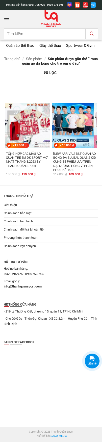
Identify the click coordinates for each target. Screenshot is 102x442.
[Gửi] (91, 34)
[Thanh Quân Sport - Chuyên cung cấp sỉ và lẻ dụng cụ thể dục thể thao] (51, 18)
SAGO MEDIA (59, 436)
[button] (6, 18)
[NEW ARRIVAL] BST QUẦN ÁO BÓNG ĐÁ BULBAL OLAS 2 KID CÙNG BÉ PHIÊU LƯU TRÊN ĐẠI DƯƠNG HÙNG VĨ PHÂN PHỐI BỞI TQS (74, 162)
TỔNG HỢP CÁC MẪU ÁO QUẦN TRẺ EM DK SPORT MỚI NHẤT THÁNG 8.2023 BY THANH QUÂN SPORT (27, 160)
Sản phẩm (34, 59)
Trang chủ (12, 59)
